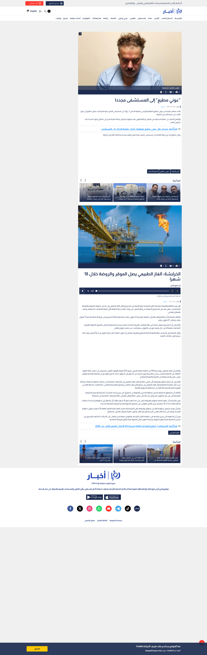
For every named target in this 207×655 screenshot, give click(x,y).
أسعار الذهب (166, 18)
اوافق (37, 649)
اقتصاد (113, 18)
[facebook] (70, 509)
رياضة (105, 18)
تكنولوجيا (86, 18)
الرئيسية (178, 18)
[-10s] (172, 291)
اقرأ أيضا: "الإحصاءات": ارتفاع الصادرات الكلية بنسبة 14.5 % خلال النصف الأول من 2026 (136, 426)
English (33, 11)
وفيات (58, 18)
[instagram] (89, 509)
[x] (80, 509)
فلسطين (142, 18)
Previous (85, 180)
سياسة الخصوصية (151, 650)
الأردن (156, 18)
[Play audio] (82, 291)
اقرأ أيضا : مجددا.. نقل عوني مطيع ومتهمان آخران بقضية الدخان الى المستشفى (139, 129)
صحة (150, 18)
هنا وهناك (96, 18)
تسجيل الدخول (54, 3)
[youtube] (109, 509)
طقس (132, 18)
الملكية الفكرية (102, 520)
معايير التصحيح (90, 520)
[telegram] (118, 509)
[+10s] (177, 291)
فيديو (65, 18)
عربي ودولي (123, 18)
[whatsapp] (99, 509)
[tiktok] (128, 509)
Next (81, 180)
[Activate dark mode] (47, 11)
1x (88, 291)
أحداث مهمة (75, 18)
